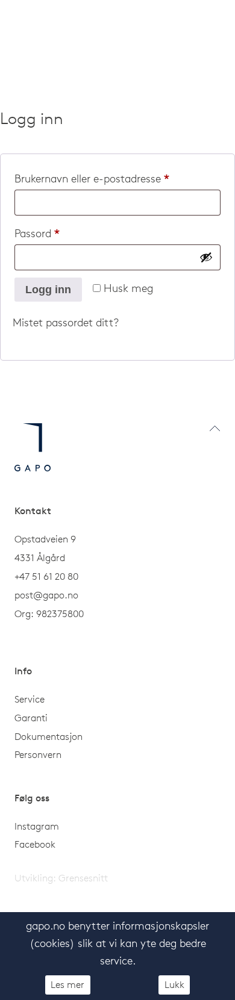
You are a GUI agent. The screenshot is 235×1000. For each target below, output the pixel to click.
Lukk (174, 984)
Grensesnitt (83, 878)
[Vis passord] (206, 257)
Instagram (36, 826)
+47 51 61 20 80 (46, 576)
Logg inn (48, 290)
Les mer (67, 984)
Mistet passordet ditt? (66, 322)
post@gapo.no (46, 595)
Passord (55, 233)
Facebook (34, 844)
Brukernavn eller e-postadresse (110, 178)
